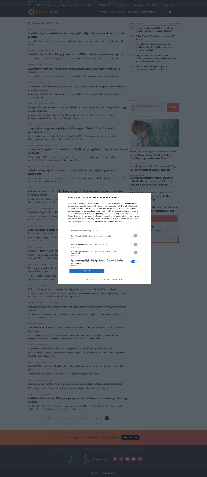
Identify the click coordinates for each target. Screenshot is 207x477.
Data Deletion (91, 279)
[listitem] (104, 230)
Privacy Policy (118, 279)
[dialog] (104, 238)
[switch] (134, 235)
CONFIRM (87, 271)
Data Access (104, 279)
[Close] (146, 197)
